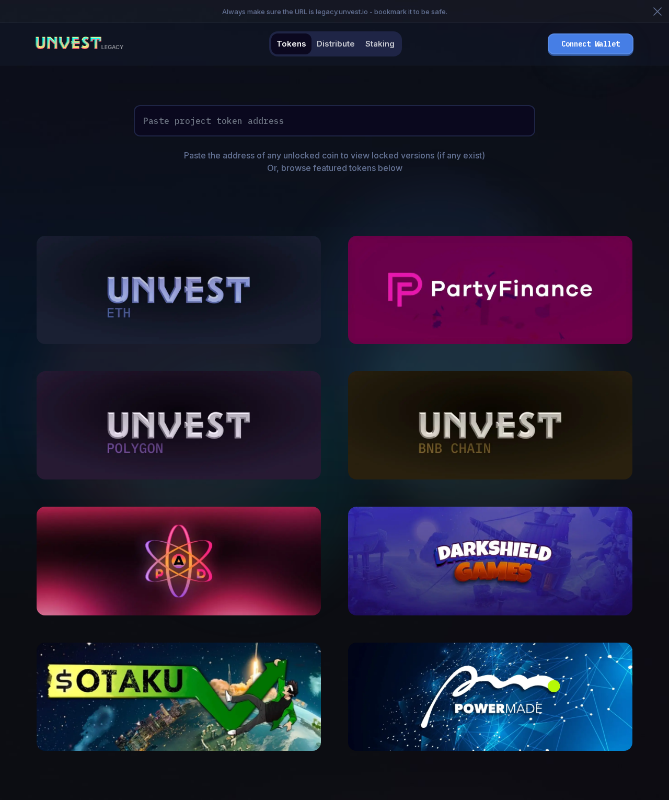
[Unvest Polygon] (179, 476)
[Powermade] (490, 747)
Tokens (291, 44)
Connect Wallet (590, 44)
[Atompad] (179, 612)
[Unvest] (179, 341)
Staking (380, 44)
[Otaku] (179, 747)
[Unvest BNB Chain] (490, 476)
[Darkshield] (490, 612)
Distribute (336, 44)
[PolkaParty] (490, 341)
